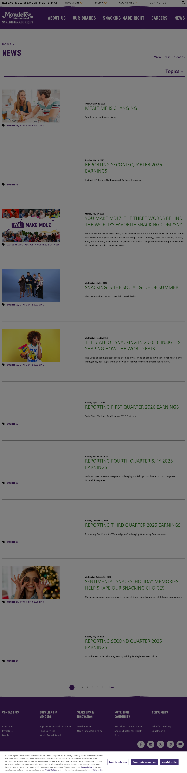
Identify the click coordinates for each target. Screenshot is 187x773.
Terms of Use (97, 770)
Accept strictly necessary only (144, 762)
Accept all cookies (169, 762)
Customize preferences (118, 762)
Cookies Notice (86, 767)
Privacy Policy (50, 770)
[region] (93, 762)
